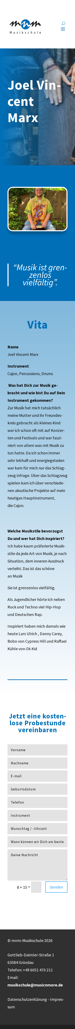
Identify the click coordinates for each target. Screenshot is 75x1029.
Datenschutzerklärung (27, 999)
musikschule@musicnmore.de (35, 984)
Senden (56, 887)
